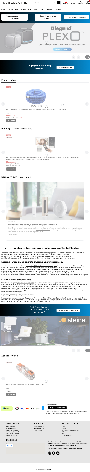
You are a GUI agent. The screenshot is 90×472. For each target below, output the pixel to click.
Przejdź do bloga (24, 177)
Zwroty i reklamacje (11, 435)
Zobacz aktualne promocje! (76, 17)
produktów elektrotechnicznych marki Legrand (41, 266)
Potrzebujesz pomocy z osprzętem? (14, 17)
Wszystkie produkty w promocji (22, 128)
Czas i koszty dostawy (12, 433)
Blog (63, 433)
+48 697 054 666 (63, 448)
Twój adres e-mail (51, 404)
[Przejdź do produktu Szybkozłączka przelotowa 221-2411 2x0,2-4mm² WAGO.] (25, 372)
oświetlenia (66, 254)
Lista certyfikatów (67, 435)
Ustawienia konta (39, 428)
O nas (63, 426)
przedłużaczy (5, 256)
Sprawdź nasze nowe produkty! (48, 17)
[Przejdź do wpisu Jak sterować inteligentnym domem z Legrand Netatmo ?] (45, 201)
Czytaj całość (12, 234)
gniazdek (58, 254)
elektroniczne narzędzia (26, 283)
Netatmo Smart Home (43, 230)
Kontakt (64, 428)
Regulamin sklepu (11, 428)
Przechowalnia (38, 430)
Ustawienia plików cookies (13, 432)
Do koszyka (11, 120)
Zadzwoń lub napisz (65, 67)
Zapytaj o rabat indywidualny (68, 310)
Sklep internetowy (43, 469)
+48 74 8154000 (52, 448)
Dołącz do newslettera (57, 408)
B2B (63, 432)
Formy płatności (10, 426)
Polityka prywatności (12, 430)
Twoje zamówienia (39, 426)
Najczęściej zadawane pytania (70, 430)
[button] (58, 2)
